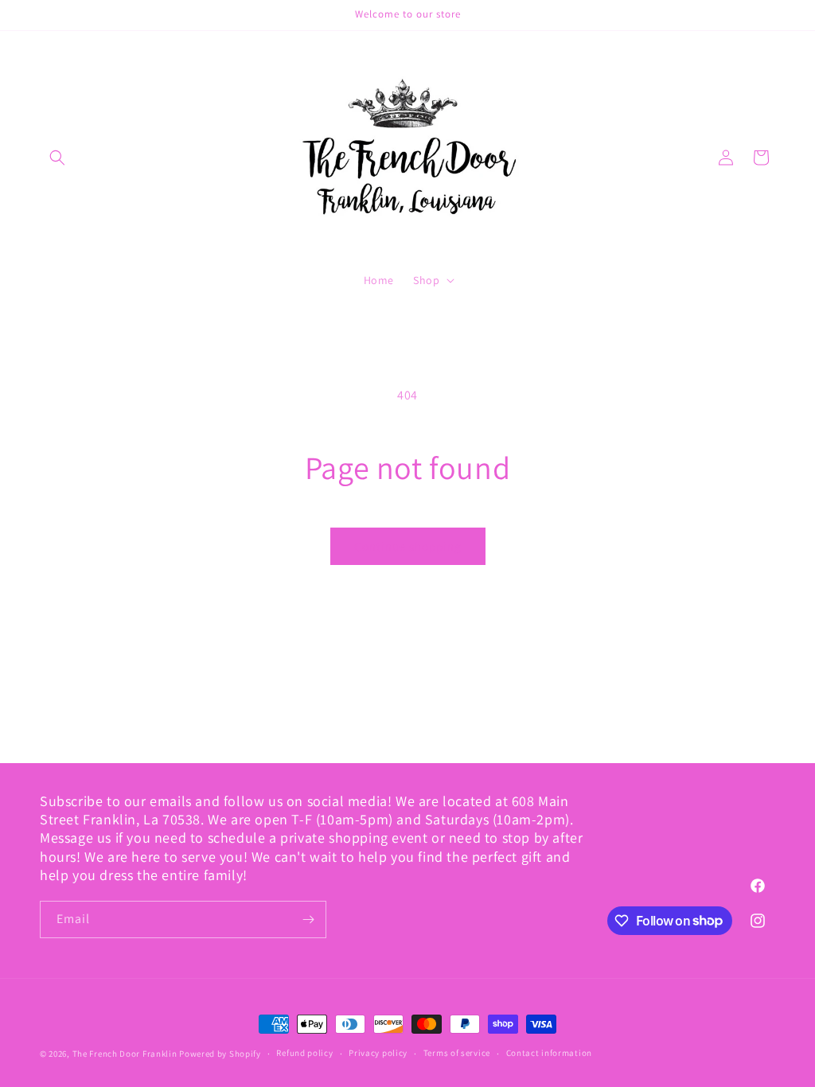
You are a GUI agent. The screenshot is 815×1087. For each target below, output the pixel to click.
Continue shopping (408, 546)
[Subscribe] (308, 919)
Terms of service (456, 1052)
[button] (57, 157)
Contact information (549, 1052)
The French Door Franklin (124, 1053)
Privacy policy (378, 1052)
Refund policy (304, 1052)
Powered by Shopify (220, 1053)
